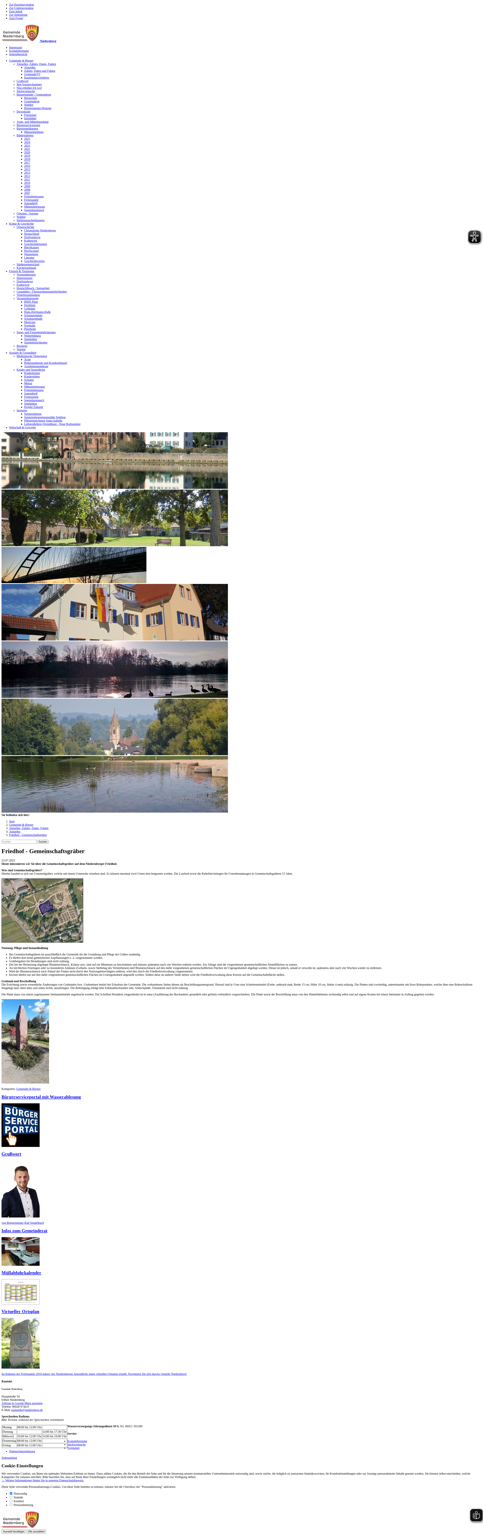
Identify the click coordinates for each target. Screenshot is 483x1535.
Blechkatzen (31, 247)
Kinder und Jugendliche (31, 369)
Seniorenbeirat (32, 413)
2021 (27, 149)
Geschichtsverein (34, 261)
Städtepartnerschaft (28, 264)
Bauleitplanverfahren (36, 77)
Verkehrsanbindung (28, 295)
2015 (27, 169)
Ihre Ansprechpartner (29, 84)
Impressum (15, 47)
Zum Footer (16, 18)
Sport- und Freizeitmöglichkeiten (36, 332)
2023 (27, 145)
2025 (27, 138)
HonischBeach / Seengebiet (33, 288)
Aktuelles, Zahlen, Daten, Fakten (36, 64)
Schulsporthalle (33, 318)
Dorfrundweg (32, 237)
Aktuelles (29, 67)
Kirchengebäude (26, 267)
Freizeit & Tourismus (21, 271)
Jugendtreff (31, 203)
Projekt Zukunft (33, 407)
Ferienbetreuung (34, 196)
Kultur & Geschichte (21, 223)
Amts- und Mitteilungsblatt (32, 121)
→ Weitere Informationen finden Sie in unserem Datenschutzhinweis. (43, 1480)
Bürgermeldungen (27, 128)
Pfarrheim (30, 329)
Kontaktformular (19, 50)
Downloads (23, 111)
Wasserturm (31, 254)
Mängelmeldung (34, 132)
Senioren (22, 410)
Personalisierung (23, 1505)
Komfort (19, 1501)
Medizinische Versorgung (32, 356)
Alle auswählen (36, 1531)
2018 (27, 159)
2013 (27, 172)
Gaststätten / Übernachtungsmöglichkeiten (42, 291)
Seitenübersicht (18, 54)
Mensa (28, 383)
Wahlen (28, 104)
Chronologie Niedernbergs (40, 230)
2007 (27, 193)
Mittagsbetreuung (34, 206)
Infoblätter (30, 118)
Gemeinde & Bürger (21, 60)
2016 (27, 166)
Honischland (31, 233)
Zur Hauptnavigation (21, 4)
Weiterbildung (32, 335)
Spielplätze (30, 339)
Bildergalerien (25, 135)
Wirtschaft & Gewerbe (22, 427)
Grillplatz (29, 308)
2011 (27, 179)
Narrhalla (29, 325)
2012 (27, 176)
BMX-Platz (31, 301)
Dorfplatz (29, 305)
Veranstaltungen (26, 274)
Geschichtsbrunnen (35, 244)
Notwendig (20, 1493)
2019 (27, 155)
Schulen (29, 379)
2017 (27, 162)
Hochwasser (31, 250)
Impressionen (24, 278)
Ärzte (27, 359)
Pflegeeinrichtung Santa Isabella (43, 420)
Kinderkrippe (32, 373)
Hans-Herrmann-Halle (37, 312)
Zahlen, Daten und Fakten (39, 70)
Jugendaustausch (34, 210)
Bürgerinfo (30, 98)
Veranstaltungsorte (27, 298)
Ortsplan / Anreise (27, 213)
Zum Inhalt (15, 11)
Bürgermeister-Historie (37, 108)
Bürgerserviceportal (28, 125)
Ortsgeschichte (25, 227)
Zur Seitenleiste (18, 14)
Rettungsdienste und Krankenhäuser (45, 363)
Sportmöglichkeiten (35, 342)
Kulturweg (30, 240)
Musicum (29, 322)
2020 (27, 152)
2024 (27, 142)
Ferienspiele (31, 199)
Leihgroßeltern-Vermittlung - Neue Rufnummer (52, 424)
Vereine (21, 349)
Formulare (30, 115)
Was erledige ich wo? (29, 87)
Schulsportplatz (33, 315)
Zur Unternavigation (21, 8)
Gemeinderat (31, 101)
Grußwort (22, 81)
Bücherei (22, 346)
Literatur (29, 257)
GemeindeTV (32, 74)
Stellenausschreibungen (31, 220)
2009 (27, 186)
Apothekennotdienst (36, 366)
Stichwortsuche (26, 91)
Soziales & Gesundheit (22, 352)
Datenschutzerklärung (22, 1451)
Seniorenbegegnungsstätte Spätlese (45, 417)
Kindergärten (32, 376)
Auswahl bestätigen (13, 1531)
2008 (27, 189)
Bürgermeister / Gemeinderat (34, 94)
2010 (27, 183)
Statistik (18, 1497)
